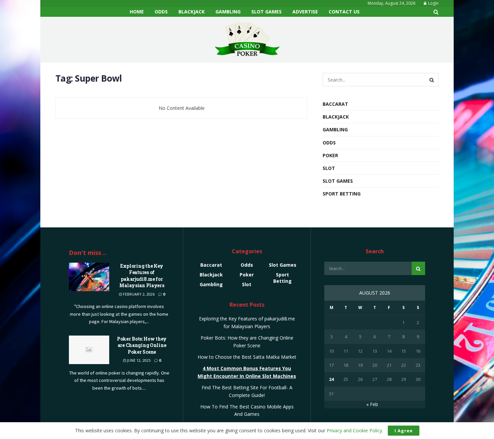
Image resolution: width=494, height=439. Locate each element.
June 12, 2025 (138, 360)
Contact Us (344, 11)
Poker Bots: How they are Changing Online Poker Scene (142, 345)
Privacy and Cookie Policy (354, 430)
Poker (330, 155)
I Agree (404, 431)
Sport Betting (342, 193)
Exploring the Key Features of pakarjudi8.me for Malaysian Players (141, 276)
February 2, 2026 (138, 294)
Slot (329, 168)
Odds (161, 11)
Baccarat (335, 104)
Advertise (305, 11)
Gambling (228, 11)
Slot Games (266, 11)
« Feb (372, 404)
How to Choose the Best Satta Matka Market (247, 357)
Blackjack (191, 11)
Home (137, 11)
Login (433, 3)
